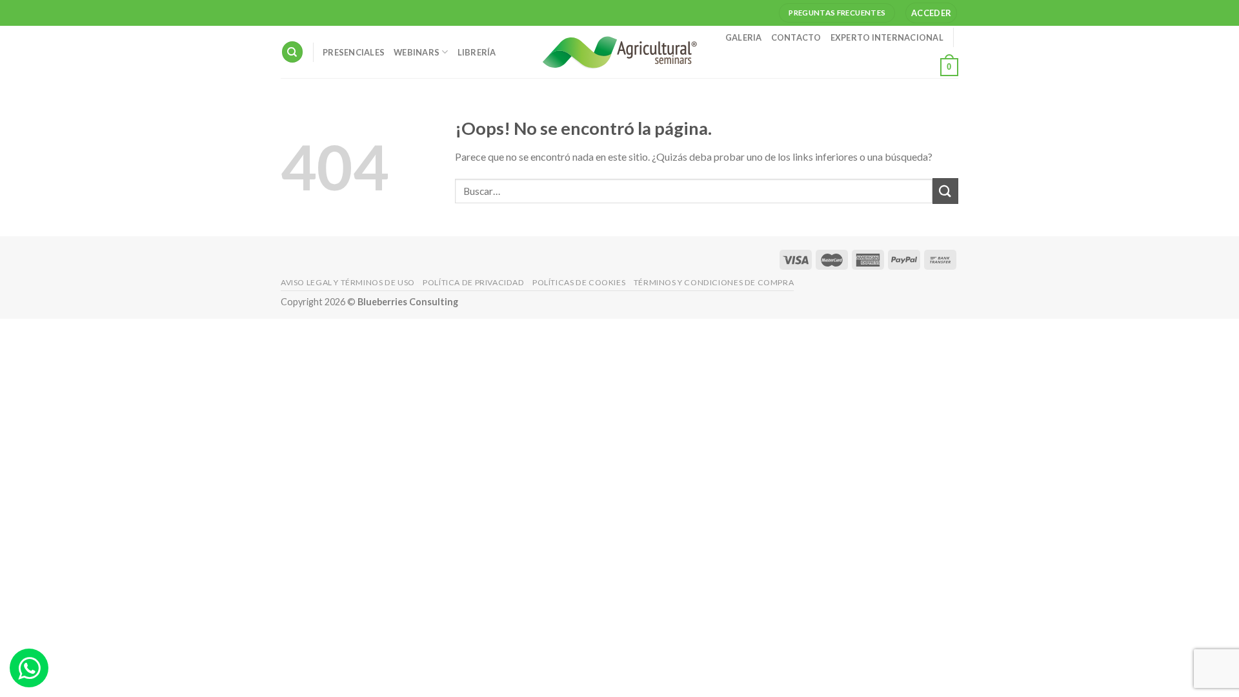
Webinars (416, 52)
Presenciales (354, 52)
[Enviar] (945, 190)
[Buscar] (292, 52)
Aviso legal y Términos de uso (348, 282)
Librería (477, 52)
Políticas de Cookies (578, 282)
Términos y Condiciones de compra (714, 282)
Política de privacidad (473, 282)
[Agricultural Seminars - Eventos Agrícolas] (619, 52)
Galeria (743, 37)
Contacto (796, 37)
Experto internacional (887, 37)
